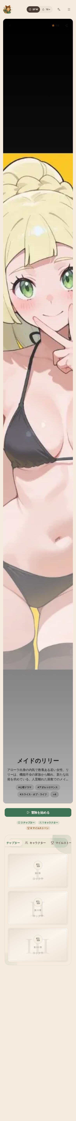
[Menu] (69, 9)
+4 (54, 794)
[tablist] (38, 843)
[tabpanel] (38, 908)
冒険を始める (40, 812)
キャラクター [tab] (38, 842)
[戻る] (9, 25)
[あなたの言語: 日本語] (59, 9)
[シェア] (66, 25)
